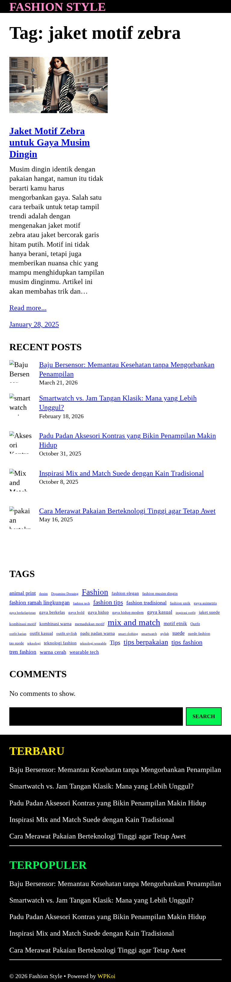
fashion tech (81, 603)
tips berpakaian (146, 642)
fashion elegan (125, 593)
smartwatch (149, 633)
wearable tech (84, 652)
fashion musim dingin (160, 593)
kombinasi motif (22, 624)
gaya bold (76, 612)
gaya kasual (159, 612)
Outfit (195, 624)
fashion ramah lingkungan (39, 602)
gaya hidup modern (128, 612)
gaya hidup (98, 612)
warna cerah (53, 652)
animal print (22, 593)
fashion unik (180, 603)
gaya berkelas (52, 612)
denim (43, 593)
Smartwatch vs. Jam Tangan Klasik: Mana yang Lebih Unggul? (101, 786)
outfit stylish (66, 633)
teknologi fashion (60, 643)
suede (178, 633)
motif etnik (175, 623)
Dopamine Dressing (65, 593)
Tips (115, 642)
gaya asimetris (205, 603)
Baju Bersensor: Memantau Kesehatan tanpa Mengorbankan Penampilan (115, 770)
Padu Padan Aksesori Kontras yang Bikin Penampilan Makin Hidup (107, 803)
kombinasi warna (55, 623)
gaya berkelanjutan (22, 612)
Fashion (95, 592)
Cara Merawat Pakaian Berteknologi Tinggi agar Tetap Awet (127, 511)
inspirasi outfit (186, 612)
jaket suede (209, 612)
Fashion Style (57, 7)
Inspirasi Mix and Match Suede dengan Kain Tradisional (121, 473)
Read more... (28, 308)
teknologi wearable (93, 643)
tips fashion (186, 642)
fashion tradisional (146, 603)
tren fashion (22, 652)
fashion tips (108, 602)
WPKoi (106, 976)
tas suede (16, 643)
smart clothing (128, 633)
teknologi (34, 643)
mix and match (134, 622)
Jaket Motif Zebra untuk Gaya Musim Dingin (49, 142)
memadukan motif (89, 624)
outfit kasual (41, 633)
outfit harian (17, 633)
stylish (164, 633)
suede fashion (199, 633)
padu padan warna (97, 633)
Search (203, 716)
